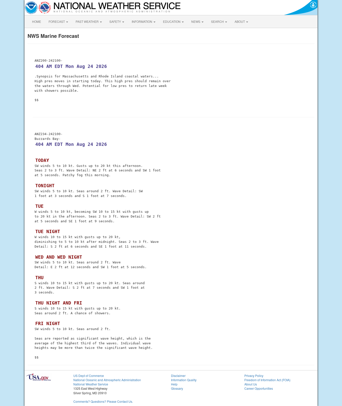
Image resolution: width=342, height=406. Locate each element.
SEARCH (218, 21)
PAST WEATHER (87, 21)
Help (174, 384)
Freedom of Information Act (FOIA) (267, 380)
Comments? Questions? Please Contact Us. (103, 401)
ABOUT (240, 21)
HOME (36, 21)
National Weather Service (90, 384)
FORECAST (57, 21)
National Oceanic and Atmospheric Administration (107, 380)
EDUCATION (172, 21)
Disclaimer (178, 375)
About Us (250, 384)
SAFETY (115, 21)
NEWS (196, 21)
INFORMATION (142, 21)
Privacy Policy (253, 375)
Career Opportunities (258, 388)
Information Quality (184, 380)
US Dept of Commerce (88, 375)
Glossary (177, 388)
